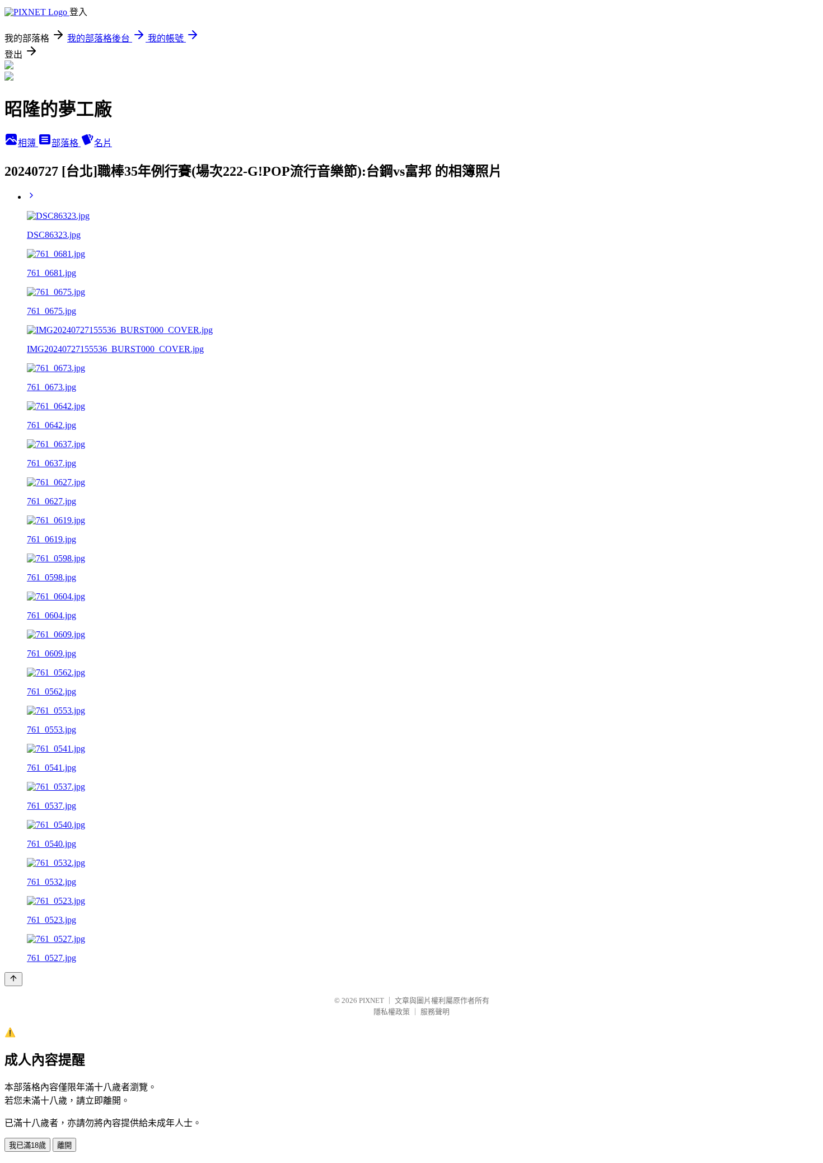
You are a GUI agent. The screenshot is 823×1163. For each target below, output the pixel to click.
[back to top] (13, 979)
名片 (103, 143)
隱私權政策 (391, 1011)
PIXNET (371, 1000)
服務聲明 (435, 1011)
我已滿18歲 (27, 1145)
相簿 (28, 143)
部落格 (66, 143)
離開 (64, 1145)
